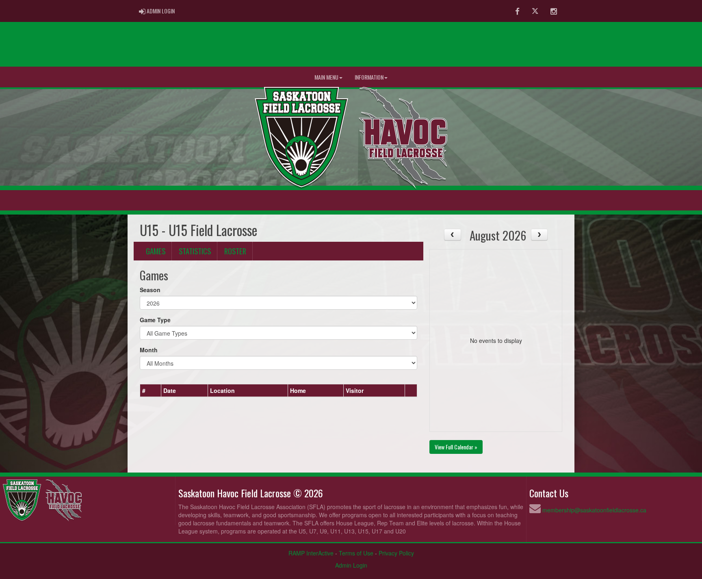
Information (369, 77)
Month (149, 350)
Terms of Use (356, 553)
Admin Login (351, 565)
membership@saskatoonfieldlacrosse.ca (594, 510)
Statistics (195, 250)
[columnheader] (150, 390)
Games (155, 250)
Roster (235, 250)
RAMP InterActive (311, 553)
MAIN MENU (326, 77)
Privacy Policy (396, 553)
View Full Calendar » (456, 446)
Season (150, 290)
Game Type (155, 320)
